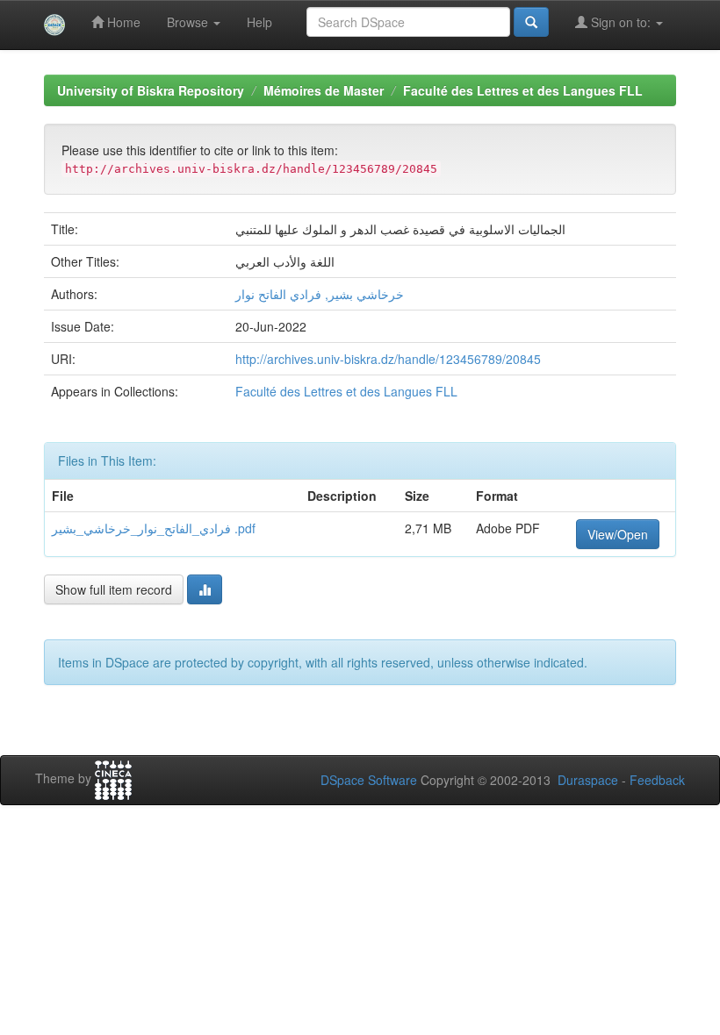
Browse (189, 22)
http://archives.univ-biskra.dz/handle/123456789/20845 (388, 359)
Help (259, 22)
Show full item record (113, 589)
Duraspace (588, 780)
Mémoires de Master (323, 90)
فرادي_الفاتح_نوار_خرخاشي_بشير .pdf (154, 528)
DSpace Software (368, 780)
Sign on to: (620, 22)
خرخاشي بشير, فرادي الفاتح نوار (319, 294)
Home (122, 22)
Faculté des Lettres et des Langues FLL (523, 90)
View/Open (617, 534)
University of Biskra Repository (150, 90)
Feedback (657, 780)
